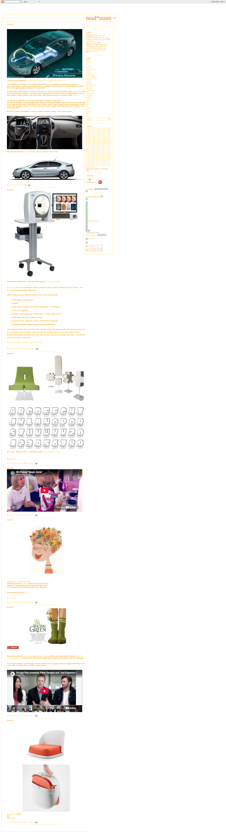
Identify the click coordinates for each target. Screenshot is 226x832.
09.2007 (93, 135)
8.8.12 (21, 463)
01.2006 (93, 128)
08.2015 (93, 163)
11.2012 (108, 153)
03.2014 (98, 158)
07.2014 (93, 160)
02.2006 (98, 128)
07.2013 (93, 156)
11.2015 (103, 163)
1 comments (30, 715)
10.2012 (103, 153)
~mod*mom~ (94, 52)
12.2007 (108, 135)
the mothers (24, 583)
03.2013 (103, 155)
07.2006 (98, 130)
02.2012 (93, 151)
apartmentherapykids (91, 235)
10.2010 (103, 146)
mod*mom (93, 34)
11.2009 (98, 144)
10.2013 (108, 156)
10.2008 (108, 139)
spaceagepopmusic (91, 69)
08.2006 (103, 130)
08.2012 (93, 153)
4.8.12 (21, 602)
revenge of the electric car (56, 80)
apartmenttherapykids (92, 78)
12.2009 (103, 144)
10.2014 (108, 160)
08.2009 (108, 142)
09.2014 (103, 160)
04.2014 (103, 158)
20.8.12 (21, 348)
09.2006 (108, 130)
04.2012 (98, 151)
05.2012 (103, 151)
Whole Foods (11, 287)
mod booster (11, 814)
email (106, 179)
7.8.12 (21, 515)
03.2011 (98, 147)
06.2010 (93, 146)
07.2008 (93, 139)
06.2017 (98, 165)
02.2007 (108, 132)
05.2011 (108, 147)
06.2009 (98, 142)
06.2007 (103, 133)
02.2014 (93, 158)
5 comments (30, 602)
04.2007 (93, 133)
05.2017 (93, 165)
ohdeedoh (12, 598)
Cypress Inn (77, 91)
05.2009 (93, 142)
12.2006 (98, 132)
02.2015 (103, 162)
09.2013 (103, 156)
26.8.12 (21, 185)
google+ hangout (43, 656)
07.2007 (108, 133)
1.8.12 (21, 822)
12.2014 (93, 162)
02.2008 (93, 137)
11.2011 (108, 149)
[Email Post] (28, 185)
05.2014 (108, 158)
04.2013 (108, 155)
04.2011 (103, 147)
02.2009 (103, 140)
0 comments (31, 348)
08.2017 (108, 165)
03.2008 (98, 137)
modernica (13, 459)
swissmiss (13, 818)
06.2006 (93, 130)
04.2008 (103, 137)
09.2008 (103, 139)
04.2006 (108, 128)
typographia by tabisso (52, 452)
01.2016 (108, 163)
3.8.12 (21, 715)
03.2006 (103, 128)
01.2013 (93, 155)
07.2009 (103, 142)
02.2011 (93, 147)
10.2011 (103, 149)
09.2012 (98, 153)
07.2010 (98, 146)
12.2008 (93, 140)
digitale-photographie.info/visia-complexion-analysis (24, 342)
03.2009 (108, 140)
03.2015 (108, 162)
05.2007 (98, 133)
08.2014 (98, 160)
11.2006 (93, 132)
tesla (51, 84)
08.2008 (98, 139)
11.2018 (93, 167)
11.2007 (103, 135)
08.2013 (98, 156)
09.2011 (98, 149)
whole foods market (53, 281)
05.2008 (108, 137)
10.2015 (98, 163)
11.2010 (108, 146)
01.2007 (103, 132)
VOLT (75, 95)
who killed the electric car (35, 80)
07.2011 (93, 149)
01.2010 (108, 144)
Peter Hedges (28, 656)
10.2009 (93, 144)
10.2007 (98, 135)
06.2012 (108, 151)
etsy (26, 592)
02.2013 (98, 155)
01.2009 (98, 140)
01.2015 (98, 162)
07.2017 (103, 165)
